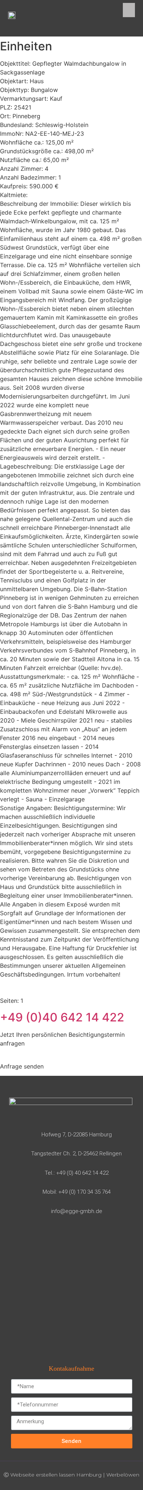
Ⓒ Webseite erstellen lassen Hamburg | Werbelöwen (71, 1474)
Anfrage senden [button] (22, 1066)
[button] (129, 10)
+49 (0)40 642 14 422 (62, 1017)
